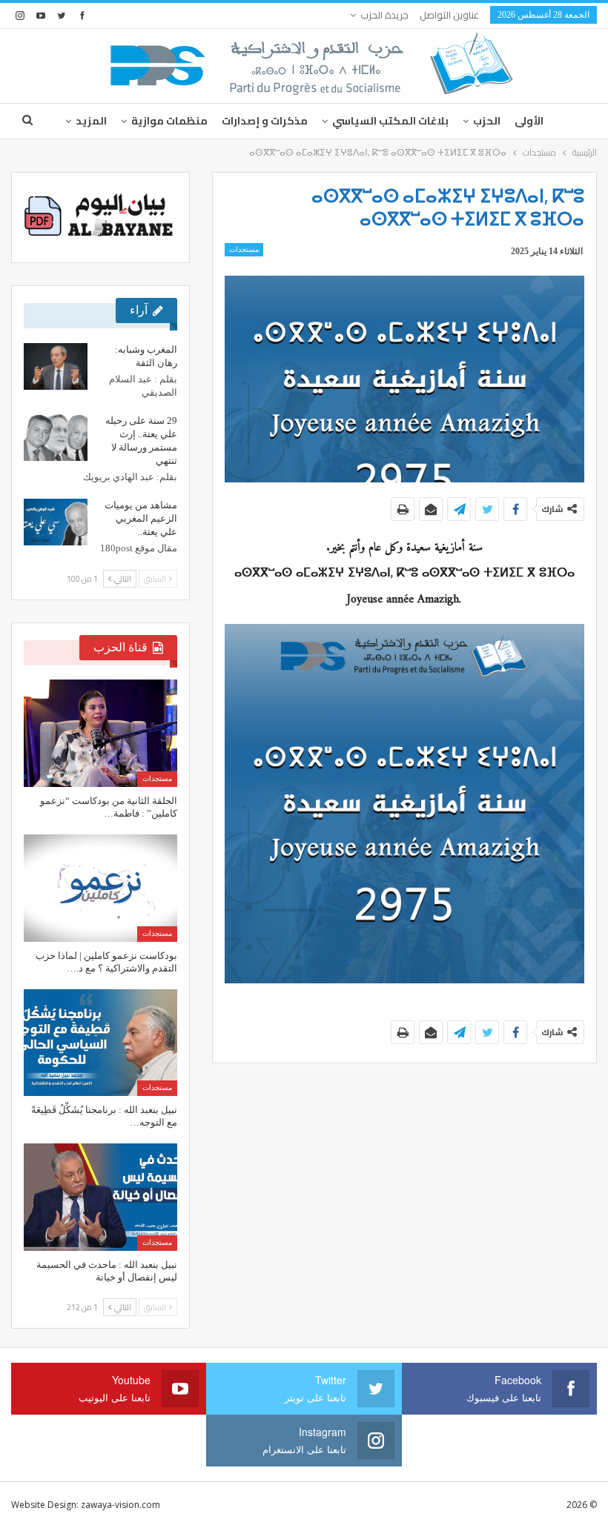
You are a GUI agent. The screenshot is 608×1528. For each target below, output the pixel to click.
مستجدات (244, 249)
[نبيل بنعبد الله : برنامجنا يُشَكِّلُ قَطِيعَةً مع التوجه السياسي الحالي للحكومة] (100, 1043)
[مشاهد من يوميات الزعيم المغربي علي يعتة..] (55, 522)
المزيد (91, 120)
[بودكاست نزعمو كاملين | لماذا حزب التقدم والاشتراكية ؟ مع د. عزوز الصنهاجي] (100, 888)
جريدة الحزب (384, 15)
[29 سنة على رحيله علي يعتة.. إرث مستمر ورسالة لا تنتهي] (55, 438)
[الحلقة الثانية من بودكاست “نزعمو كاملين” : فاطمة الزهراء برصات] (100, 733)
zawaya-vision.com (120, 1504)
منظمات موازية (169, 120)
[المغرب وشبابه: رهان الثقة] (55, 367)
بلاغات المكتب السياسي (390, 120)
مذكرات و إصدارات (265, 120)
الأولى (529, 120)
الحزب (486, 120)
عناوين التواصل (449, 15)
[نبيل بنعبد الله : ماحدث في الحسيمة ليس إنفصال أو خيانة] (100, 1197)
